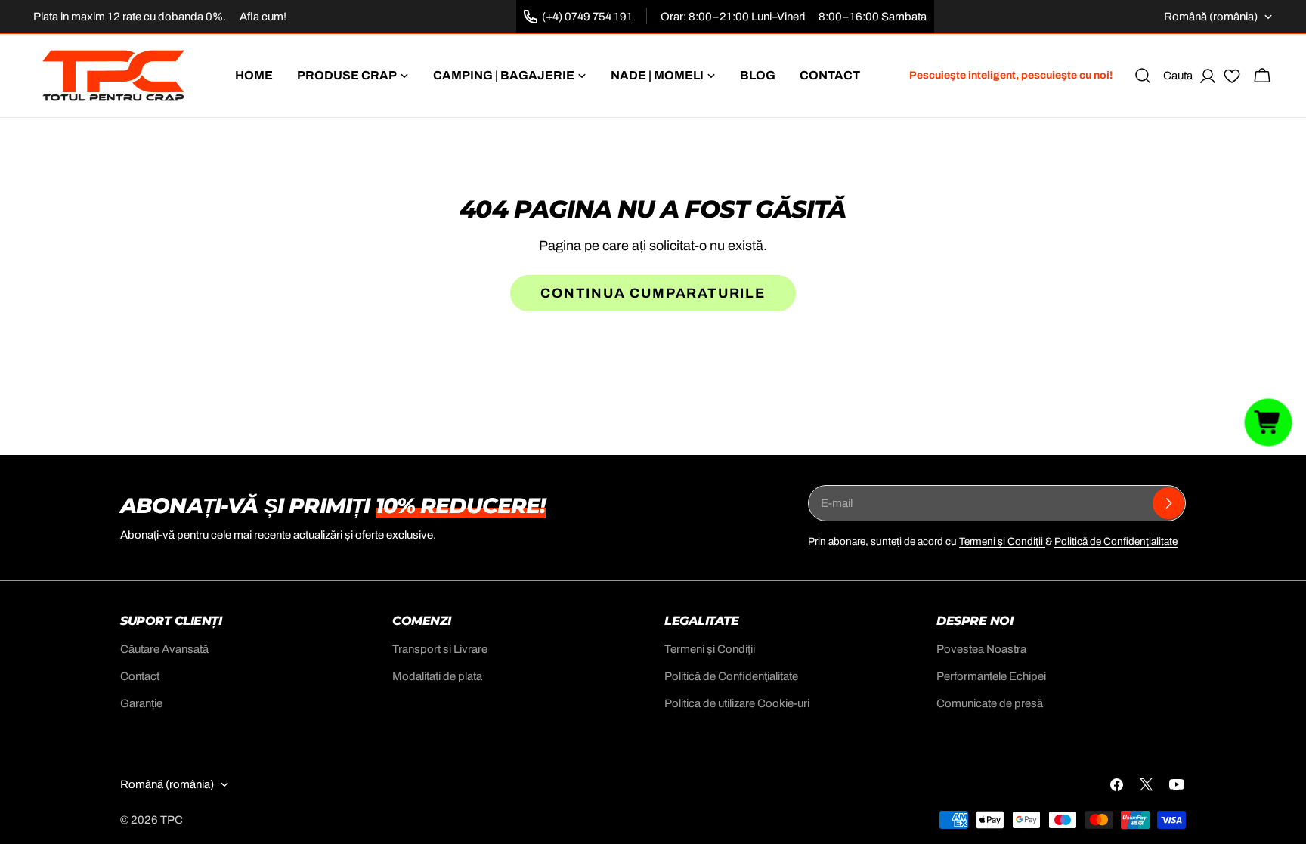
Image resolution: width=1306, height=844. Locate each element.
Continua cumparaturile (653, 293)
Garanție (141, 703)
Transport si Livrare (439, 649)
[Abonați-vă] (1168, 503)
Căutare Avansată (164, 649)
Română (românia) (1211, 17)
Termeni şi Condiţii (1002, 541)
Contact (139, 676)
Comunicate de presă (989, 703)
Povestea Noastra (981, 649)
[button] (1269, 422)
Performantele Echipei (991, 676)
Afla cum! (263, 17)
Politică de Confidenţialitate (1116, 541)
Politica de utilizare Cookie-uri (736, 703)
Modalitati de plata (437, 676)
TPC (171, 820)
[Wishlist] (1232, 79)
